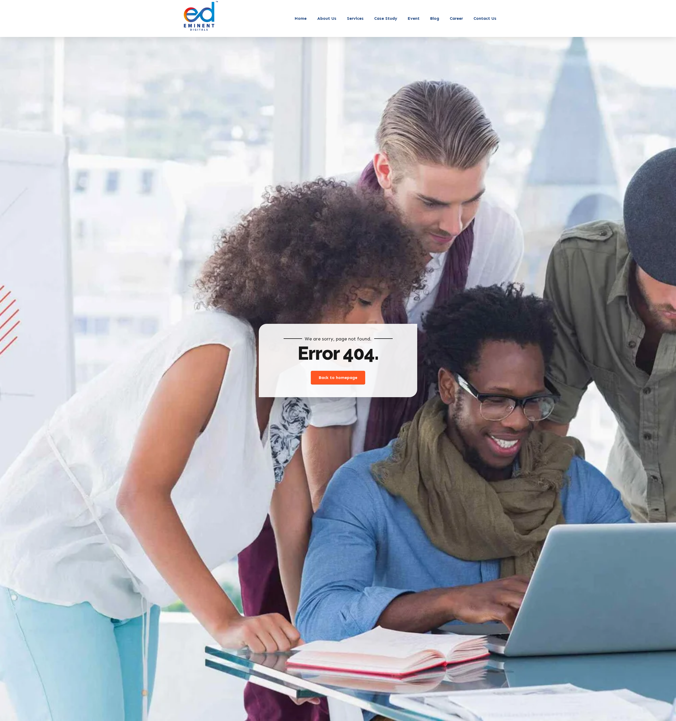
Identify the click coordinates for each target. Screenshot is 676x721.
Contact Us (484, 18)
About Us (326, 18)
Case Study (385, 18)
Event (414, 18)
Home (301, 18)
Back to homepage (338, 377)
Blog (434, 18)
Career (456, 18)
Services (355, 18)
